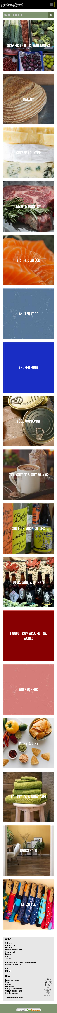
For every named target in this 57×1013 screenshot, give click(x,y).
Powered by (28, 1010)
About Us (8, 984)
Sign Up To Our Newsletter (13, 988)
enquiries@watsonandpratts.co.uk (25, 962)
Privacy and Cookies (12, 980)
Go (51, 15)
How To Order (9, 986)
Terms (7, 982)
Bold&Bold (19, 997)
